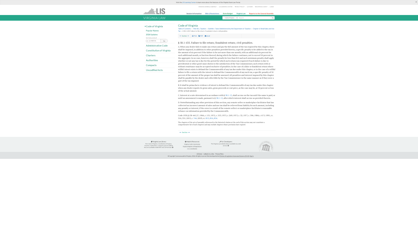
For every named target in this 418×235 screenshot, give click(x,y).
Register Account (261, 6)
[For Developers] (228, 145)
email (208, 36)
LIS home (250, 6)
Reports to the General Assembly (261, 13)
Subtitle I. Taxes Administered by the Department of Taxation (229, 29)
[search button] (273, 17)
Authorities (152, 60)
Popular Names (152, 30)
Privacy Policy (240, 6)
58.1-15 (228, 95)
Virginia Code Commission (192, 144)
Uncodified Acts (154, 70)
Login (272, 6)
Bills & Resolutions (212, 13)
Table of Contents (184, 29)
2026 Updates (152, 34)
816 (211, 118)
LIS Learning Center (189, 2)
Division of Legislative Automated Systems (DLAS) (234, 156)
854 (215, 118)
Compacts (151, 65)
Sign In (252, 156)
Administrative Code (157, 45)
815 (207, 118)
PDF (201, 36)
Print (195, 36)
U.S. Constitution (192, 148)
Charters (150, 55)
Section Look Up (151, 38)
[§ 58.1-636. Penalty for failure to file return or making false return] (188, 36)
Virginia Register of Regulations (192, 146)
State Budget (228, 13)
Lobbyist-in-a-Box (209, 154)
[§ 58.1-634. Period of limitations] (180, 36)
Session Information (194, 13)
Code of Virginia (154, 26)
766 (195, 118)
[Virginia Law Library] (172, 147)
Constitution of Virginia (158, 50)
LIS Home (199, 154)
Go (164, 41)
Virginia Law (240, 13)
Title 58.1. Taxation (199, 29)
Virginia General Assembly (207, 6)
